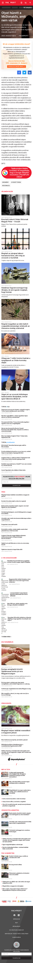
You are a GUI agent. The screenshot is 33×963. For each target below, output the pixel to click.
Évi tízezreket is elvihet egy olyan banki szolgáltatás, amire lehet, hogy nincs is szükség (15, 683)
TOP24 (5, 407)
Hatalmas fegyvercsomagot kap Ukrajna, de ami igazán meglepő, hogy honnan (14, 290)
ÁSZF (16, 922)
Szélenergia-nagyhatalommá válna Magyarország (16, 688)
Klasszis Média (16, 937)
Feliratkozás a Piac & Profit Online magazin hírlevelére (16, 950)
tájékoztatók (17, 933)
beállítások (25, 933)
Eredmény (5, 182)
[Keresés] (30, 2)
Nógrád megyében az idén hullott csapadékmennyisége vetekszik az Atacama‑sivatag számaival (15, 326)
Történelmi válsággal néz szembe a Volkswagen (19, 831)
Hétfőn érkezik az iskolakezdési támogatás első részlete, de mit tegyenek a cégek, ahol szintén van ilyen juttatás (16, 752)
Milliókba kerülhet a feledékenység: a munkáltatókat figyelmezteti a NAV (12, 745)
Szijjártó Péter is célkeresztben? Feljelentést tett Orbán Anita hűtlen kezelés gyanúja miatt (15, 458)
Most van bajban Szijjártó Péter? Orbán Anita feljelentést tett (14, 436)
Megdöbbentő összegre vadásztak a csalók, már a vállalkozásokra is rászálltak (20, 791)
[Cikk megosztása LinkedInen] (30, 72)
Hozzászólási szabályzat (16, 930)
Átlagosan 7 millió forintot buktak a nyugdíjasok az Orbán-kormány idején (15, 360)
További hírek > (6, 636)
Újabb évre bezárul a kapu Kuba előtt (12, 549)
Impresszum (16, 919)
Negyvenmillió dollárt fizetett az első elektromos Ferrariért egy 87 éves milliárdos (19, 581)
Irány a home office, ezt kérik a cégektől (14, 801)
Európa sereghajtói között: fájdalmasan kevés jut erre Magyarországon (12, 671)
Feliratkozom (16, 485)
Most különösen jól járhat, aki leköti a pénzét (14, 740)
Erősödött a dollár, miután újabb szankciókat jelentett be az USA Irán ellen (14, 530)
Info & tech (5, 769)
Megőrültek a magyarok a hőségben (12, 886)
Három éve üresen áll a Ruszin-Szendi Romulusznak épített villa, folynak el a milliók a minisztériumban (15, 430)
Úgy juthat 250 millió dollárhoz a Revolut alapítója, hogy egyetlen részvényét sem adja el (19, 619)
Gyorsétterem (16, 182)
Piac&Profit (23, 36)
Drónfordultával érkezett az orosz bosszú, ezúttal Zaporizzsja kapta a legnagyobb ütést (16, 452)
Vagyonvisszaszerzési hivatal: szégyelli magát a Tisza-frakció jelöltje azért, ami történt (15, 410)
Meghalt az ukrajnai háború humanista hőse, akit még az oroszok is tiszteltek (13, 255)
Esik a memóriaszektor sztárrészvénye (13, 798)
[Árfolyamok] (25, 2)
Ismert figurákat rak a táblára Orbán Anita (13, 470)
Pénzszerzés (6, 703)
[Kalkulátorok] (21, 2)
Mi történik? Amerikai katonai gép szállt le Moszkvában (13, 446)
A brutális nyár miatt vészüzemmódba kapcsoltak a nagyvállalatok (16, 519)
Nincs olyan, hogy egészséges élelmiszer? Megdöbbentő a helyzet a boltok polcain (14, 889)
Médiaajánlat (16, 926)
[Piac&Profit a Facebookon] (15, 915)
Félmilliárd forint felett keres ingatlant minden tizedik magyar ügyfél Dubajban (18, 561)
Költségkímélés (7, 642)
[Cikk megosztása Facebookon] (19, 72)
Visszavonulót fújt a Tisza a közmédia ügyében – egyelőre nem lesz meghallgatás (15, 422)
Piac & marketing (7, 853)
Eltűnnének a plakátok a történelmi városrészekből (19, 873)
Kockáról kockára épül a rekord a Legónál (13, 501)
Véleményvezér (7, 191)
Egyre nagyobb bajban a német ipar (12, 844)
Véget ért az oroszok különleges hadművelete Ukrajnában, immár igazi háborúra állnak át (14, 396)
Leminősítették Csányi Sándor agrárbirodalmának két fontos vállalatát (19, 594)
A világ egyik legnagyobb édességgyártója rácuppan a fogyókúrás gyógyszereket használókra (17, 775)
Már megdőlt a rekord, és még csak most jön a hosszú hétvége (15, 694)
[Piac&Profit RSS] (19, 915)
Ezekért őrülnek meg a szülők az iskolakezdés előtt (18, 856)
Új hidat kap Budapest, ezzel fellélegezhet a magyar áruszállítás (16, 512)
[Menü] (2, 2)
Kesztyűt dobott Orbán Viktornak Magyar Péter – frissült (14, 220)
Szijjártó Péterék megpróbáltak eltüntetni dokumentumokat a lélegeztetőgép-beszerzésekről (13, 537)
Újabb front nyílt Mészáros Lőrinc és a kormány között (15, 544)
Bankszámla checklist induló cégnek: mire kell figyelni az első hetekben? (15, 506)
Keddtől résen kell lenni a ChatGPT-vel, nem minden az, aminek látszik (16, 464)
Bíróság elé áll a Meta (15, 864)
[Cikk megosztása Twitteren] (24, 72)
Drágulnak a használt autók (9, 524)
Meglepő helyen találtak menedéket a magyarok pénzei (15, 495)
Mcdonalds (6, 185)
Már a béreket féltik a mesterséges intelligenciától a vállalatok (19, 782)
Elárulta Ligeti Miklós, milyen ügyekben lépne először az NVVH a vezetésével (14, 416)
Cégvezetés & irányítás (10, 810)
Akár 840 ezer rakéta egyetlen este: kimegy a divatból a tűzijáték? (17, 604)
